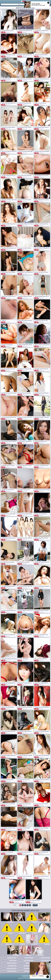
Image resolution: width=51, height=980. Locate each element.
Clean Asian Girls (4, 957)
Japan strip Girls (4, 963)
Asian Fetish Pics (21, 971)
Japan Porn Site (21, 965)
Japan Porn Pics (21, 968)
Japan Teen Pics (21, 960)
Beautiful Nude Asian (21, 963)
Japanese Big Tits (5, 971)
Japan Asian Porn (38, 957)
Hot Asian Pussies (5, 965)
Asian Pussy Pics (38, 960)
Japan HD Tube (4, 968)
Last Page (35, 905)
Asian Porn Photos (21, 957)
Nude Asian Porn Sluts (5, 960)
